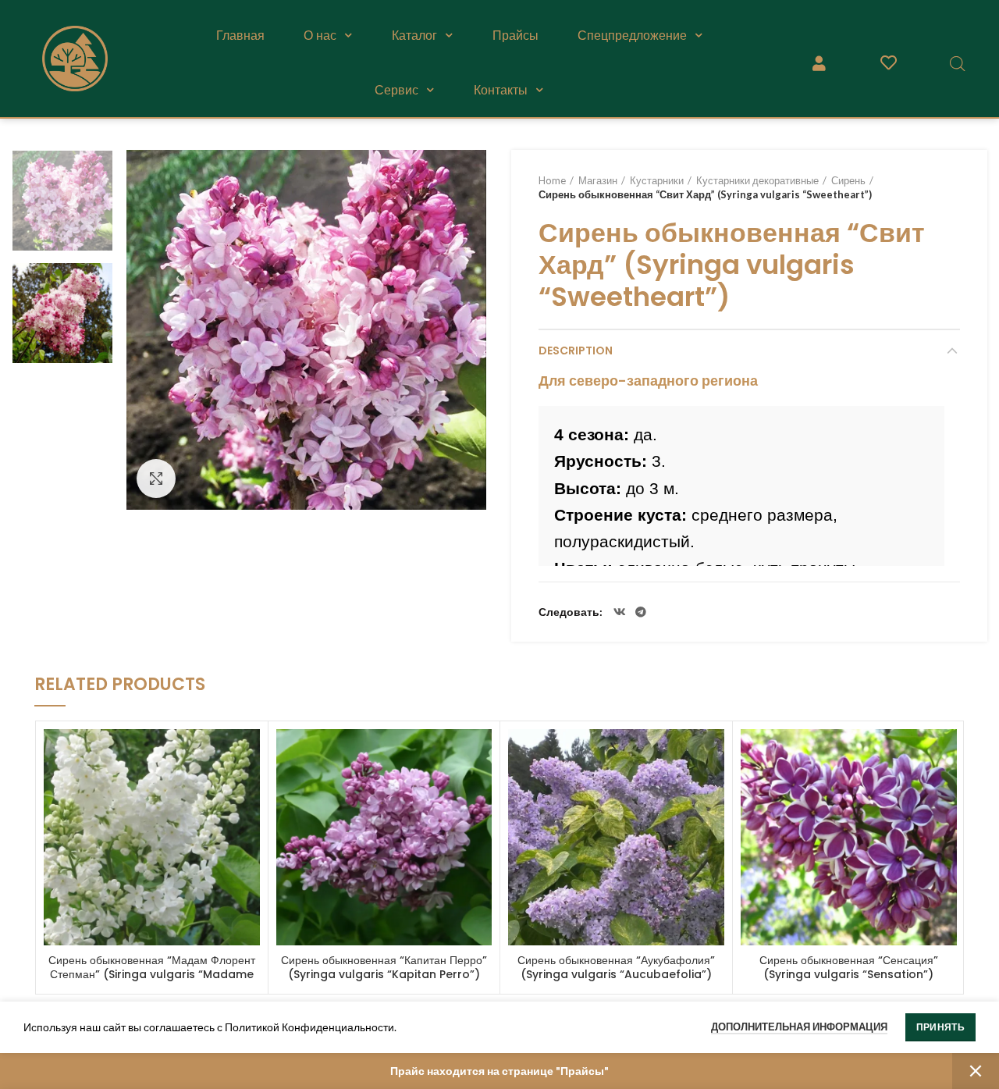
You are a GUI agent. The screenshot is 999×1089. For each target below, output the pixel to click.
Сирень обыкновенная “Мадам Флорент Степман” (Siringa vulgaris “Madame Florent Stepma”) (151, 974)
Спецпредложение (632, 35)
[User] (819, 63)
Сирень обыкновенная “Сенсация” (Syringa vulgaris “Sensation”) (848, 967)
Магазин (597, 180)
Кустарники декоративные (757, 180)
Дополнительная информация (799, 1026)
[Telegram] (641, 612)
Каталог (414, 35)
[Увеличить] (156, 478)
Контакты (501, 90)
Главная (240, 35)
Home (552, 180)
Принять (940, 1027)
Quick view (248, 754)
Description (576, 350)
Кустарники (657, 180)
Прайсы (515, 35)
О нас (320, 35)
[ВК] (620, 612)
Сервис (396, 90)
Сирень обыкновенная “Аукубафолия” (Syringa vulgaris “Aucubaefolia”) (616, 967)
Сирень (848, 180)
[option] (62, 200)
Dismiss (975, 1071)
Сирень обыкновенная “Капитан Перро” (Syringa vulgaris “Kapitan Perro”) (384, 967)
